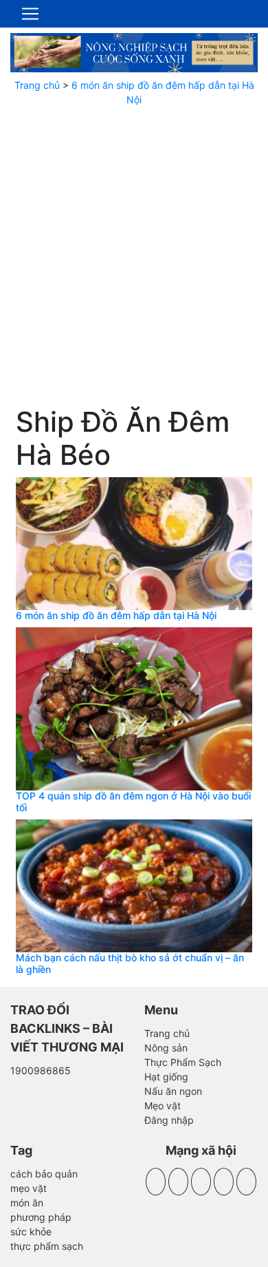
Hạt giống (166, 1076)
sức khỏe (31, 1231)
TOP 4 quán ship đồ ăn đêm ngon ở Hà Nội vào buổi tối (133, 801)
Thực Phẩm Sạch (182, 1062)
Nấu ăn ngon (173, 1091)
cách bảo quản (44, 1174)
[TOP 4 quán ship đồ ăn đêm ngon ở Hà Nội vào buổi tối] (134, 707)
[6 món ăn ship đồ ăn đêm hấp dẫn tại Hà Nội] (134, 542)
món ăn (26, 1202)
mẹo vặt (28, 1188)
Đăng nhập (169, 1120)
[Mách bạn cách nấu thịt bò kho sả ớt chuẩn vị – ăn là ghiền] (134, 884)
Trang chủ (37, 85)
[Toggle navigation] (30, 14)
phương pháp (40, 1217)
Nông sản (166, 1048)
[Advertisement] (134, 259)
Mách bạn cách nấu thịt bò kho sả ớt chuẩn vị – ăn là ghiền (130, 963)
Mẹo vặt (162, 1105)
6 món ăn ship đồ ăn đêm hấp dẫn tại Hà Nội (116, 615)
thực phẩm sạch (46, 1246)
